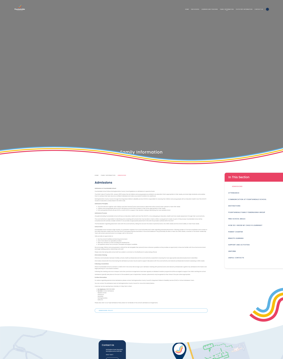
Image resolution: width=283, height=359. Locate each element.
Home (97, 175)
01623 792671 (109, 355)
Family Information (108, 175)
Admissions (122, 175)
